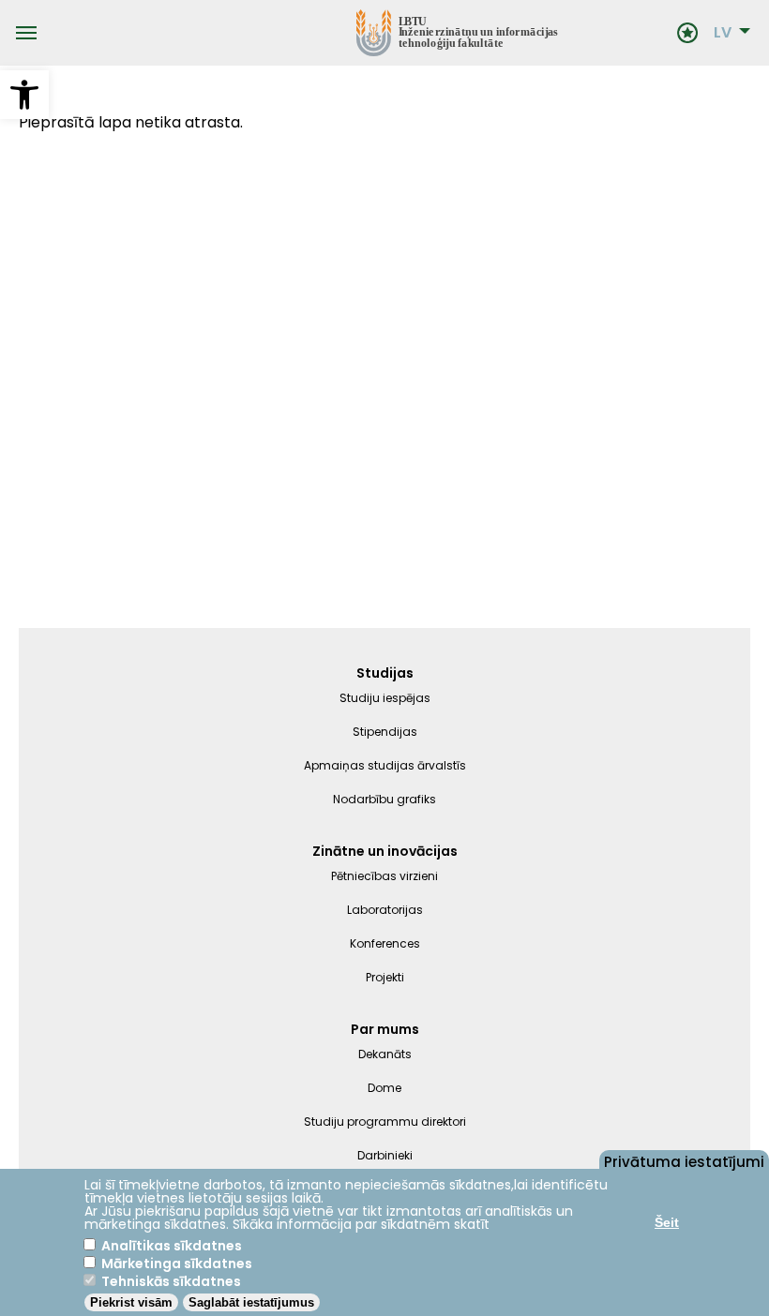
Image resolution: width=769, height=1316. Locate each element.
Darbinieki (385, 1155)
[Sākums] (356, 33)
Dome (384, 1088)
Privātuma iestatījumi (684, 1160)
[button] (24, 94)
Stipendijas (385, 732)
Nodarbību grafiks (384, 799)
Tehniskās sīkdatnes (171, 1281)
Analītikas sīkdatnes (171, 1245)
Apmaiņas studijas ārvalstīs (385, 765)
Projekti (385, 977)
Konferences (385, 943)
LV (722, 32)
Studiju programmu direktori (385, 1121)
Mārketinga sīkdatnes (176, 1263)
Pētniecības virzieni (384, 876)
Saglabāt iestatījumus (251, 1302)
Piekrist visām (131, 1302)
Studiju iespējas (384, 698)
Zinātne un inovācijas (385, 851)
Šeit (667, 1222)
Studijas (385, 673)
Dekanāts (385, 1054)
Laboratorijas (385, 910)
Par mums (385, 1029)
